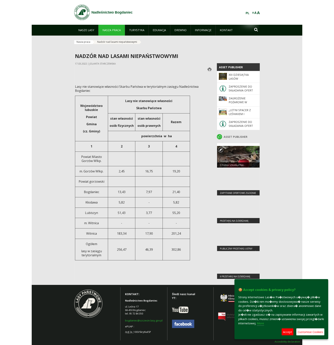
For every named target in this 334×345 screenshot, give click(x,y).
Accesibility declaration (287, 341)
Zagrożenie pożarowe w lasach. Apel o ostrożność (239, 104)
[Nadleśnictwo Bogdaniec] (82, 12)
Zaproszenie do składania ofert (241, 88)
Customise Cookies (310, 332)
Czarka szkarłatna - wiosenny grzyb (232, 167)
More (260, 323)
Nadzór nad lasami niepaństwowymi (117, 41)
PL (247, 13)
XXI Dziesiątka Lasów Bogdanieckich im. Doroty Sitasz (242, 80)
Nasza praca (83, 41)
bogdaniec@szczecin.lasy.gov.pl (144, 320)
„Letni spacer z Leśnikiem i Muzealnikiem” (240, 114)
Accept (287, 332)
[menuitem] (86, 30)
